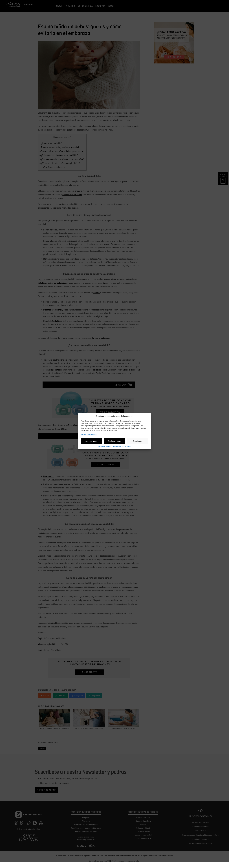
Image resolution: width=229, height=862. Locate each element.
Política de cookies (104, 446)
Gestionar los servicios (89, 434)
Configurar (137, 441)
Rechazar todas (114, 441)
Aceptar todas (91, 441)
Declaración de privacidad (122, 446)
